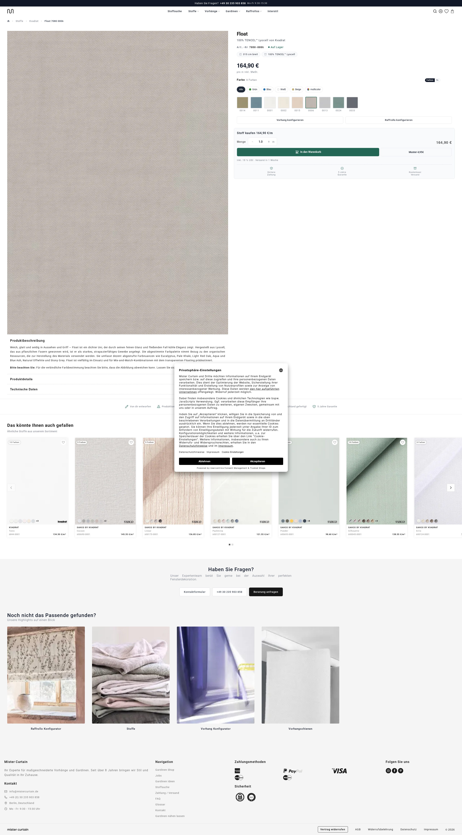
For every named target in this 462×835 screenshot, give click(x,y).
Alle (241, 89)
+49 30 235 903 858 (233, 3)
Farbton (429, 80)
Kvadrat (33, 21)
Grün (254, 89)
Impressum (431, 829)
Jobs (158, 775)
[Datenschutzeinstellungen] (7, 833)
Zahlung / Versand (167, 792)
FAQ (158, 798)
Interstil (273, 11)
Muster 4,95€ (416, 152)
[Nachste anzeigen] (451, 488)
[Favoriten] (446, 11)
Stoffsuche (175, 11)
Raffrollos (252, 11)
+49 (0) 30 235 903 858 (24, 797)
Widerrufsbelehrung (380, 829)
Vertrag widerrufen (332, 829)
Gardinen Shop (164, 769)
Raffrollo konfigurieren (399, 120)
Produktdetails (21, 379)
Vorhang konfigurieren (290, 120)
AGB (358, 829)
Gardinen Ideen (165, 781)
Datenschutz (408, 829)
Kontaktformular (195, 591)
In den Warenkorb (310, 152)
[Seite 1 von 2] (229, 544)
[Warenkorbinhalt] (452, 11)
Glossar (160, 804)
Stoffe (192, 11)
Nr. (437, 80)
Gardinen (232, 11)
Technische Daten (24, 389)
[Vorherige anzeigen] (11, 488)
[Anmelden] (440, 11)
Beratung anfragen (266, 591)
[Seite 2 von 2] (232, 544)
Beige (298, 89)
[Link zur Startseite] (10, 11)
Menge (344, 142)
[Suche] (434, 11)
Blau (269, 89)
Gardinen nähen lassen (170, 816)
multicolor (315, 89)
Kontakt (160, 810)
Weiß (283, 89)
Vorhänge (211, 11)
